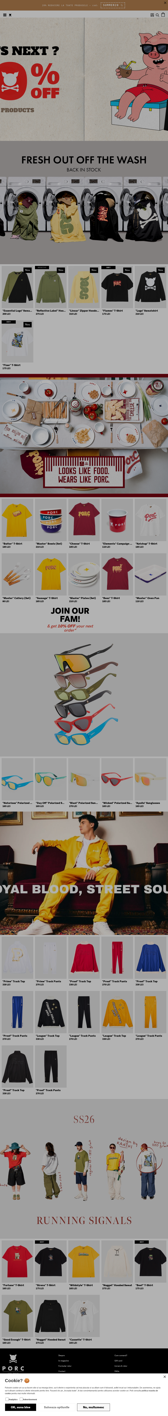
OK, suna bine (20, 1407)
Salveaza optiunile (56, 1407)
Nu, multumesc (93, 1407)
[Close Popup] (164, 1376)
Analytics (13, 1399)
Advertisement (30, 1399)
